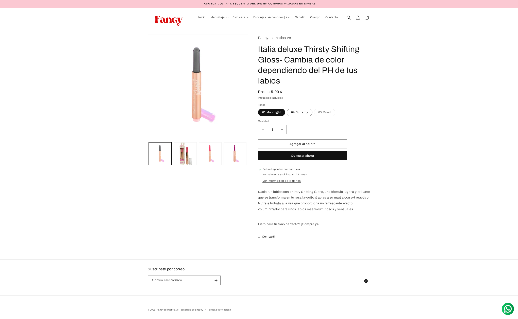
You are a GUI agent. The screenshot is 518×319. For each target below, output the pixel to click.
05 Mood (326, 113)
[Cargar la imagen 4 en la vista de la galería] (235, 153)
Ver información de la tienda (281, 180)
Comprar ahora (302, 155)
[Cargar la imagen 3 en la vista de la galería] (210, 153)
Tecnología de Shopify (191, 309)
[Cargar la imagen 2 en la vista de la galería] (185, 153)
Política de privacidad (219, 309)
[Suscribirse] (215, 280)
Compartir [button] (269, 236)
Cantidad (263, 121)
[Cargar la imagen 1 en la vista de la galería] (160, 153)
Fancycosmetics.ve (168, 309)
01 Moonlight (271, 112)
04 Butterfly (299, 112)
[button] (219, 17)
